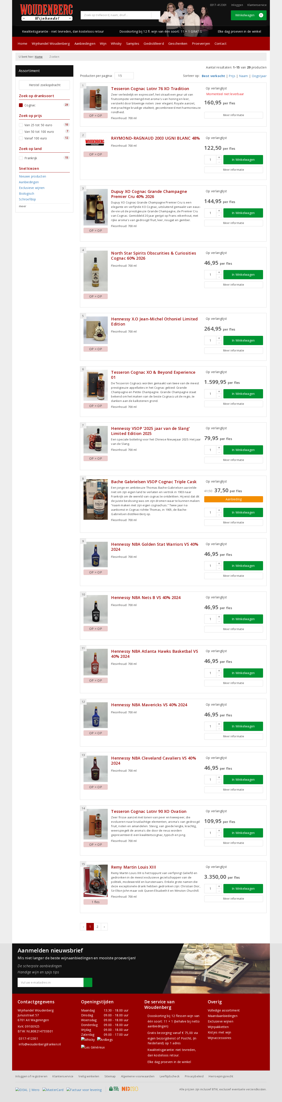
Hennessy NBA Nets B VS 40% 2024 (145, 597)
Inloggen (237, 5)
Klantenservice (257, 5)
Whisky (116, 43)
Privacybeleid (194, 1076)
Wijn (103, 43)
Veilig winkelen (88, 1076)
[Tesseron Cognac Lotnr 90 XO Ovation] (95, 824)
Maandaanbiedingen (223, 1016)
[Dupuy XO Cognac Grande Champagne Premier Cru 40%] (95, 207)
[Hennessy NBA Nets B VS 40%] (95, 609)
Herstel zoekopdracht (45, 85)
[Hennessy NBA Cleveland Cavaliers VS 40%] (95, 769)
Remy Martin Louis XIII (133, 867)
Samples (132, 43)
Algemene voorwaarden (137, 1076)
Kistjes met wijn (219, 1032)
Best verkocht (213, 76)
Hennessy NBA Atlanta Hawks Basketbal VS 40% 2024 (154, 654)
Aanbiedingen (84, 43)
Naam (243, 76)
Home (22, 43)
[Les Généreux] (93, 1047)
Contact (221, 43)
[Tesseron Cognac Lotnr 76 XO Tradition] (95, 98)
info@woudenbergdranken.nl (40, 1044)
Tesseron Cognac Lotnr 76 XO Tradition (150, 88)
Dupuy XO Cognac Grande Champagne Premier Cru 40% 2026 (149, 194)
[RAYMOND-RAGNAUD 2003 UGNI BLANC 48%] (95, 143)
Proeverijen (201, 43)
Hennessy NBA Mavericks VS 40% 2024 (149, 704)
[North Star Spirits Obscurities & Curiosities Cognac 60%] (95, 271)
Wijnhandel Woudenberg (51, 43)
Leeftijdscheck (170, 1076)
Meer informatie (233, 115)
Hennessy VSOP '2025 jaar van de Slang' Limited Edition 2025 (150, 431)
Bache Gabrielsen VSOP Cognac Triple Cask (154, 481)
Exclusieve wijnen (221, 1021)
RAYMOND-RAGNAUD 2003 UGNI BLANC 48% (155, 138)
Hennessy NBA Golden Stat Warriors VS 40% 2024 (154, 547)
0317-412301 (28, 1038)
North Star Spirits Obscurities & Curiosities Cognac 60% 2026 (153, 256)
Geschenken (177, 43)
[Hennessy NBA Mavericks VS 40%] (95, 715)
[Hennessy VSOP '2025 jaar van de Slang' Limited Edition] (95, 439)
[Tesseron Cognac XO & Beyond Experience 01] (95, 385)
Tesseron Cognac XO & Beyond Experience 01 (153, 375)
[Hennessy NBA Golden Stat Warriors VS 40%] (95, 554)
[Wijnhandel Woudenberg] (46, 12)
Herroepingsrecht (221, 1076)
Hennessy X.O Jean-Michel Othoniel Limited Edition (154, 321)
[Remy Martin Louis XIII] (95, 881)
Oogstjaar (259, 76)
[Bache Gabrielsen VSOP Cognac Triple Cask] (95, 499)
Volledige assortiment (224, 1010)
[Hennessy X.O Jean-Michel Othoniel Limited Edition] (95, 330)
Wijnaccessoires (220, 1038)
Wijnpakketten (218, 1027)
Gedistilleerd (154, 43)
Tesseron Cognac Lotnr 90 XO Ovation (148, 811)
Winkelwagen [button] (248, 15)
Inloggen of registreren (31, 1076)
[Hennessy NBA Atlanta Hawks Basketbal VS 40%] (95, 662)
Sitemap (110, 1076)
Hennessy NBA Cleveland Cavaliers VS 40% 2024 (153, 761)
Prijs (232, 76)
